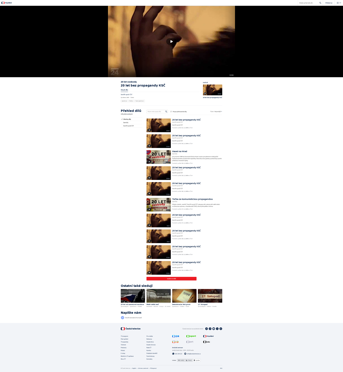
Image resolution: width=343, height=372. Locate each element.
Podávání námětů (151, 353)
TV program (124, 336)
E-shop (123, 353)
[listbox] (189, 360)
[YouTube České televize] (213, 328)
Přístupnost (153, 368)
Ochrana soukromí (143, 368)
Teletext (123, 345)
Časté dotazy (150, 356)
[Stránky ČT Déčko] (175, 342)
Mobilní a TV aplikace (127, 356)
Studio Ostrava (151, 345)
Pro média (149, 336)
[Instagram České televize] (206, 328)
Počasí (123, 350)
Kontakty (149, 359)
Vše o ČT (123, 359)
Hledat (320, 2)
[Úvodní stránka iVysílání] (8, 3)
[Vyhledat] (166, 111)
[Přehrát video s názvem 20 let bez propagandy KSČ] (171, 41)
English (134, 368)
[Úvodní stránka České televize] (131, 328)
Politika (131, 101)
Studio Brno (150, 342)
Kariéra (148, 350)
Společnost (124, 101)
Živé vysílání (124, 339)
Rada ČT (148, 347)
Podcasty (123, 347)
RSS (221, 368)
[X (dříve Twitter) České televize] (217, 328)
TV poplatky (124, 342)
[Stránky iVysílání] (208, 337)
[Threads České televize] (220, 328)
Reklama (149, 339)
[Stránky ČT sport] (191, 337)
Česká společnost (139, 101)
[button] (171, 41)
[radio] (131, 119)
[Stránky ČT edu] (206, 342)
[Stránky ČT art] (189, 342)
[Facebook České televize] (210, 328)
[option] (181, 360)
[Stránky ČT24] (175, 337)
